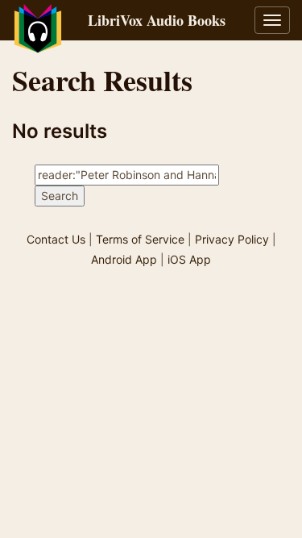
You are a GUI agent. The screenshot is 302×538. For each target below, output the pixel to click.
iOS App (189, 259)
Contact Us (56, 239)
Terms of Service (140, 239)
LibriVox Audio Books (156, 20)
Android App (124, 259)
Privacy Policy (232, 239)
